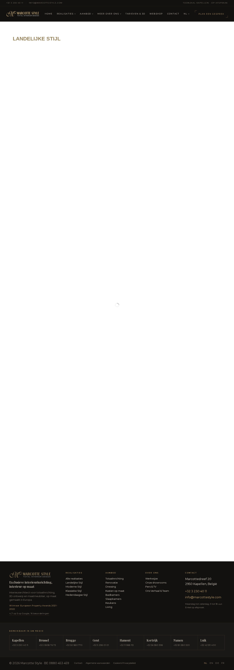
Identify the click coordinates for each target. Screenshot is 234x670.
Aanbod (85, 13)
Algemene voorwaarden (98, 663)
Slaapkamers (113, 598)
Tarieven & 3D (135, 13)
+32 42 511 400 (208, 645)
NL (185, 13)
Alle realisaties (74, 578)
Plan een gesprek (211, 14)
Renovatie (111, 582)
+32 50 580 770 (74, 645)
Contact (173, 13)
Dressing (110, 586)
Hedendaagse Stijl (77, 594)
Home (48, 13)
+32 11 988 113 (127, 645)
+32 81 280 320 (181, 645)
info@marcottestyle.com (46, 3)
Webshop (156, 13)
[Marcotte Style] (23, 14)
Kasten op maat (114, 590)
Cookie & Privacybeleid (124, 663)
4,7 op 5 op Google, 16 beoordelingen (29, 613)
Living (108, 606)
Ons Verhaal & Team (157, 590)
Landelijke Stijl (74, 582)
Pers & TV (150, 586)
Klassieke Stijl (74, 590)
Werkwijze (151, 578)
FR (223, 663)
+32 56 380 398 (155, 645)
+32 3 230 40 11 (14, 3)
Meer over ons (108, 13)
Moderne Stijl (74, 586)
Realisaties (65, 13)
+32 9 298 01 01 (101, 645)
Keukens (110, 602)
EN (211, 663)
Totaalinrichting (114, 578)
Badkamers (112, 594)
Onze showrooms (155, 582)
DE (217, 663)
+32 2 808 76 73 (47, 645)
